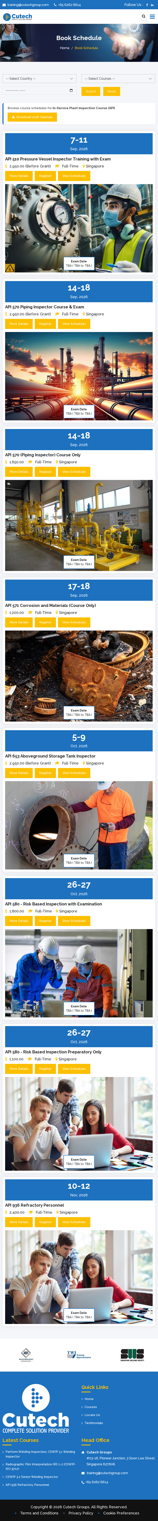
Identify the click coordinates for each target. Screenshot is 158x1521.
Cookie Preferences (121, 1513)
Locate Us (92, 1415)
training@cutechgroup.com (107, 1473)
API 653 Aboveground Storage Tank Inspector (50, 756)
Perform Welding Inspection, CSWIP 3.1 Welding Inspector (40, 1454)
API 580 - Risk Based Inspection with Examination (53, 904)
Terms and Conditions (39, 1513)
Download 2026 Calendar (34, 117)
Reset (112, 91)
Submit (91, 91)
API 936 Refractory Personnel (34, 1205)
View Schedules (74, 176)
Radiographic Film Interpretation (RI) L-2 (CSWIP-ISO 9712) (41, 1466)
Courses (91, 1407)
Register (45, 176)
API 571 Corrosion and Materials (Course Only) (50, 605)
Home (65, 48)
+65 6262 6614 (97, 1482)
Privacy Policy (81, 1513)
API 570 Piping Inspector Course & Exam (44, 306)
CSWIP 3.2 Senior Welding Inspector (32, 1477)
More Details (18, 176)
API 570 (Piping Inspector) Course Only (43, 454)
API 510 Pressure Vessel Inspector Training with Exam (58, 159)
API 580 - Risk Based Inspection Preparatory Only (53, 1051)
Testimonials (94, 1423)
